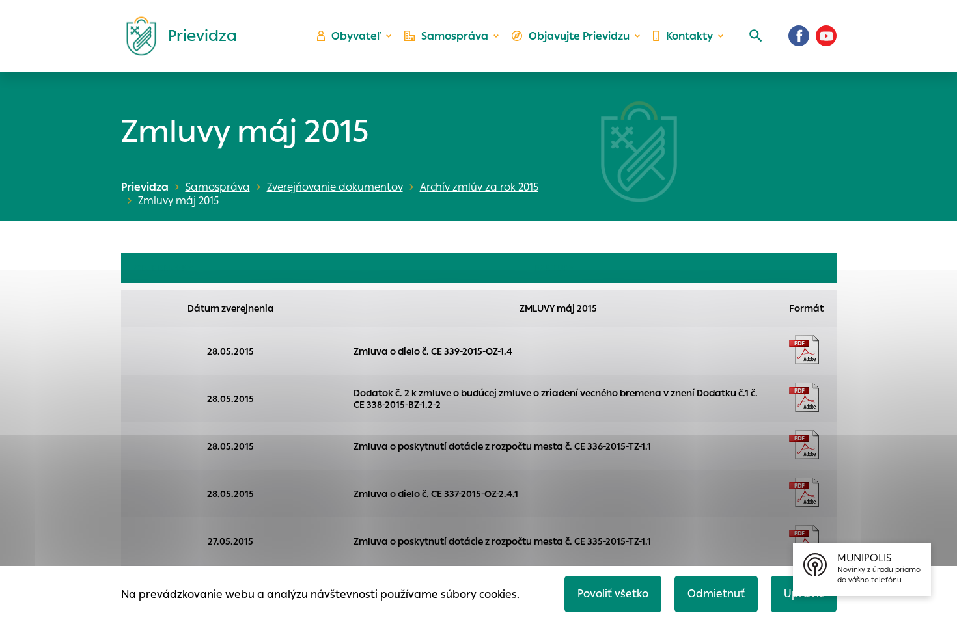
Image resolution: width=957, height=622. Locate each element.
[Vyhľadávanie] (755, 35)
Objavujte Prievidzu (579, 36)
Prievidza (145, 187)
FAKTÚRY (554, 268)
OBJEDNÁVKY (163, 268)
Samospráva (454, 36)
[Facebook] (798, 35)
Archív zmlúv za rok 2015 (479, 187)
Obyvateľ (356, 36)
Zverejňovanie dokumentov (335, 187)
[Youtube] (826, 35)
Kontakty (689, 36)
